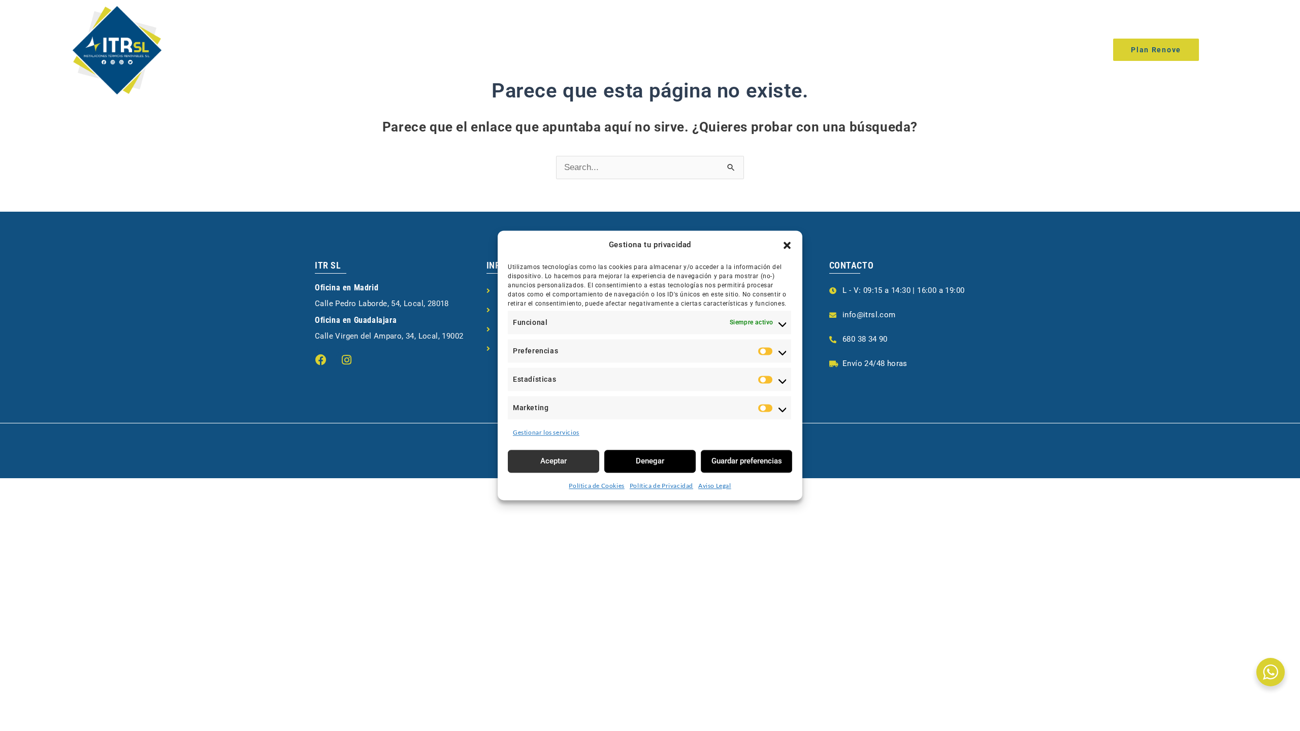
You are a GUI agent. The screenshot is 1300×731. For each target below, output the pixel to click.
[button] (787, 245)
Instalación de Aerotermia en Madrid (634, 48)
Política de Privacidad (661, 485)
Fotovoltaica (490, 48)
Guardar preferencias (746, 461)
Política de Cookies (596, 485)
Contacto (945, 48)
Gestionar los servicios (546, 432)
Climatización (400, 48)
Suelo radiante (770, 48)
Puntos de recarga (864, 48)
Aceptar (553, 461)
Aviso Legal (714, 485)
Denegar (650, 461)
